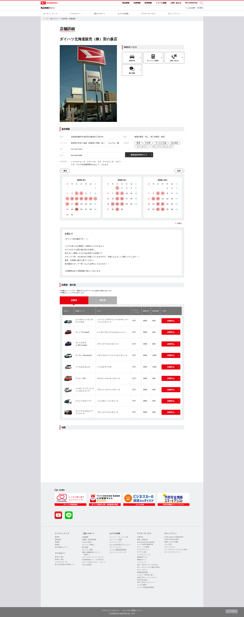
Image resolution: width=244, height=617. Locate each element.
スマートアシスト (116, 542)
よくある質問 (190, 8)
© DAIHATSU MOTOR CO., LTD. (122, 614)
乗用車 (57, 537)
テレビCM (167, 544)
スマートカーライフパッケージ (93, 557)
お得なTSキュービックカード (147, 577)
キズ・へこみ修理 (143, 547)
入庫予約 (140, 537)
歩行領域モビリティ (62, 547)
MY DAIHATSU (191, 3)
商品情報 (125, 3)
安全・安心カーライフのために (147, 565)
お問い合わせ (176, 3)
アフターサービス (148, 14)
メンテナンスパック (144, 554)
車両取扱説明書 (142, 572)
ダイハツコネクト (116, 547)
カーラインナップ (50, 14)
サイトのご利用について (132, 610)
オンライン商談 (87, 550)
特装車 (57, 545)
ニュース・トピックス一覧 (119, 537)
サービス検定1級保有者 (145, 544)
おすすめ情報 (123, 14)
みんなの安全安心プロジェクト (120, 545)
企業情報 (137, 3)
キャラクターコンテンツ (172, 552)
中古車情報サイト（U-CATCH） (93, 560)
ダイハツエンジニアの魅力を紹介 (148, 567)
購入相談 (85, 547)
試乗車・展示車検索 (89, 539)
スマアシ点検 (141, 552)
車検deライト (141, 560)
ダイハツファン (174, 14)
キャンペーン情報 (116, 539)
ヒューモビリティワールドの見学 (175, 549)
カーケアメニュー (143, 549)
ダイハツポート (142, 570)
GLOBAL (200, 8)
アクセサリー (75, 14)
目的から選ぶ (59, 559)
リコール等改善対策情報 (145, 587)
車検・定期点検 (142, 539)
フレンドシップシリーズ (118, 552)
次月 (179, 171)
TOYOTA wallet (142, 580)
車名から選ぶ (59, 557)
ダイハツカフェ (169, 547)
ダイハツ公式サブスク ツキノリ (93, 562)
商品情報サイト (48, 8)
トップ (45, 19)
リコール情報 (161, 3)
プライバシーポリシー (111, 610)
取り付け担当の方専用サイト (65, 564)
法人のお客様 (86, 565)
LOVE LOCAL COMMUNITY (174, 537)
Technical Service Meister (146, 542)
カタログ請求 (86, 542)
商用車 (57, 542)
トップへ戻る (230, 611)
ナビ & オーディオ (61, 562)
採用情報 (148, 3)
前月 (65, 171)
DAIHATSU (60, 2)
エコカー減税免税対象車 (118, 550)
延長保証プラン (142, 557)
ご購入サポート (99, 14)
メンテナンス (141, 562)
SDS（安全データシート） (146, 582)
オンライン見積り (88, 545)
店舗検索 (64, 19)
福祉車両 (58, 539)
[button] (201, 3)
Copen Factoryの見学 (171, 539)
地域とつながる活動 (171, 542)
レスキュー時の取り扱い (145, 575)
